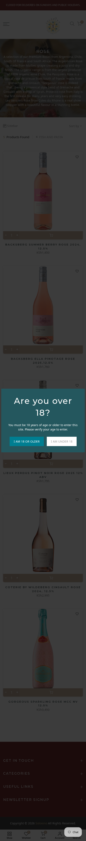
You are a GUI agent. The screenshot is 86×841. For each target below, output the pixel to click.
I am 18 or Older (27, 441)
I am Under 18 (61, 441)
